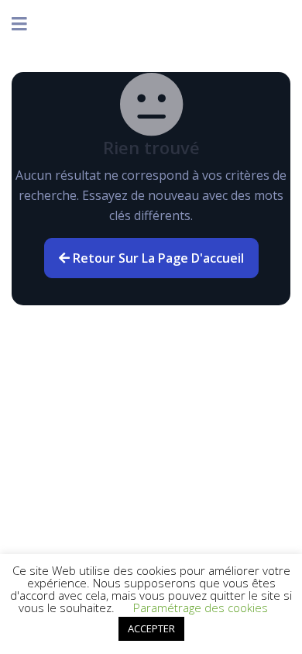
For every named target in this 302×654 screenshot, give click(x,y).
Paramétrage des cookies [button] (200, 607)
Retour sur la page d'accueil (157, 258)
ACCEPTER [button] (151, 628)
